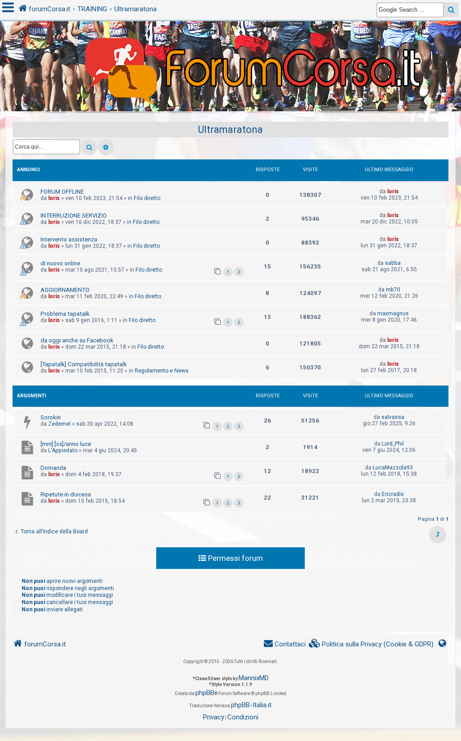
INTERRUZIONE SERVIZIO (74, 215)
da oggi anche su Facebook (77, 340)
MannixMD (254, 678)
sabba (393, 263)
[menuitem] (371, 644)
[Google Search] (451, 9)
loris (54, 198)
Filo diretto (147, 198)
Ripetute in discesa (66, 494)
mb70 (393, 289)
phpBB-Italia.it (251, 705)
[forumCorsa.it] (230, 48)
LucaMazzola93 (393, 467)
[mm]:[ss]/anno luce (66, 444)
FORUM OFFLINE (62, 191)
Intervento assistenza (69, 239)
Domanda (53, 467)
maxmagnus (393, 313)
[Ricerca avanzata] (106, 147)
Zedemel (59, 424)
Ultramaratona (230, 129)
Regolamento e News (162, 371)
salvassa (392, 417)
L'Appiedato (62, 450)
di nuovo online (60, 263)
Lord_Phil (393, 444)
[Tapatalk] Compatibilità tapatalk (84, 364)
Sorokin (51, 417)
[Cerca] (89, 147)
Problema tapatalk (65, 313)
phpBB (204, 693)
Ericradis (393, 494)
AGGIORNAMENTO (65, 289)
